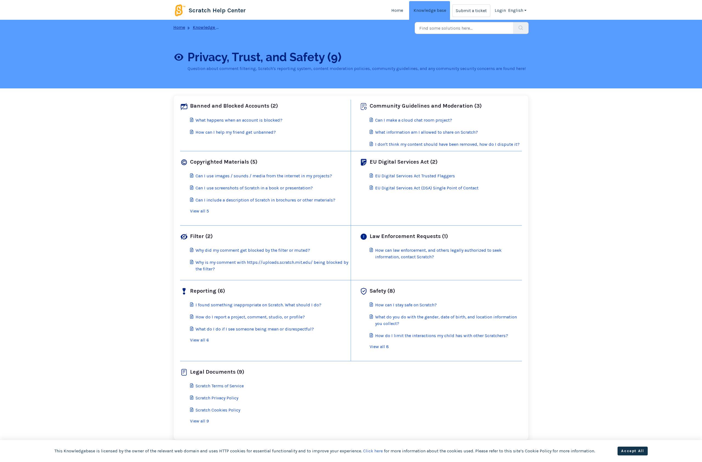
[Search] (521, 28)
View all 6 (199, 340)
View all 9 (199, 421)
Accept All (632, 451)
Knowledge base (430, 10)
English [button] (515, 10)
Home (397, 10)
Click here (373, 450)
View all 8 (379, 346)
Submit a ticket (471, 10)
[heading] (264, 106)
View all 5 (199, 211)
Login (500, 10)
